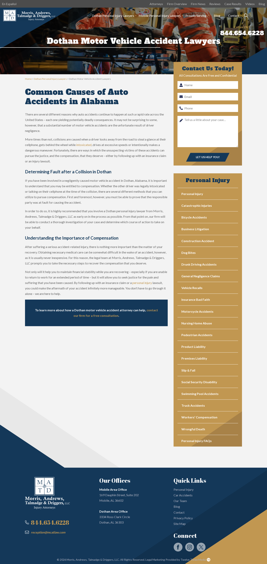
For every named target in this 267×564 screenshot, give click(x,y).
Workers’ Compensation (199, 417)
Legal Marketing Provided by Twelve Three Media (175, 559)
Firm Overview (177, 4)
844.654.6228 (242, 33)
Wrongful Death (193, 429)
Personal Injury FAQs (196, 441)
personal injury (142, 283)
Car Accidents (183, 495)
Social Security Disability (199, 382)
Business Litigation (195, 229)
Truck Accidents (193, 405)
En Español (9, 4)
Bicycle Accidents (194, 217)
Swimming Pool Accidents (200, 394)
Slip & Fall (188, 370)
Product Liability (193, 346)
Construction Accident (197, 241)
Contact (233, 15)
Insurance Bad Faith (195, 299)
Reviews (214, 4)
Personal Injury (192, 194)
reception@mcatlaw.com (48, 532)
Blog (262, 4)
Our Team (180, 501)
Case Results (232, 4)
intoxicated (83, 145)
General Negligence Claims (200, 276)
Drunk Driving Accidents (199, 264)
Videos (250, 4)
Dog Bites (188, 252)
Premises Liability (194, 358)
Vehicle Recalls (191, 288)
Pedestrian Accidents (196, 335)
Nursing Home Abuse (196, 323)
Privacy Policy (183, 518)
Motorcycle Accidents (197, 311)
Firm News (198, 4)
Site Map (180, 524)
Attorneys (156, 4)
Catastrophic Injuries (196, 205)
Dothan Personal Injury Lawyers (50, 78)
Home (28, 78)
